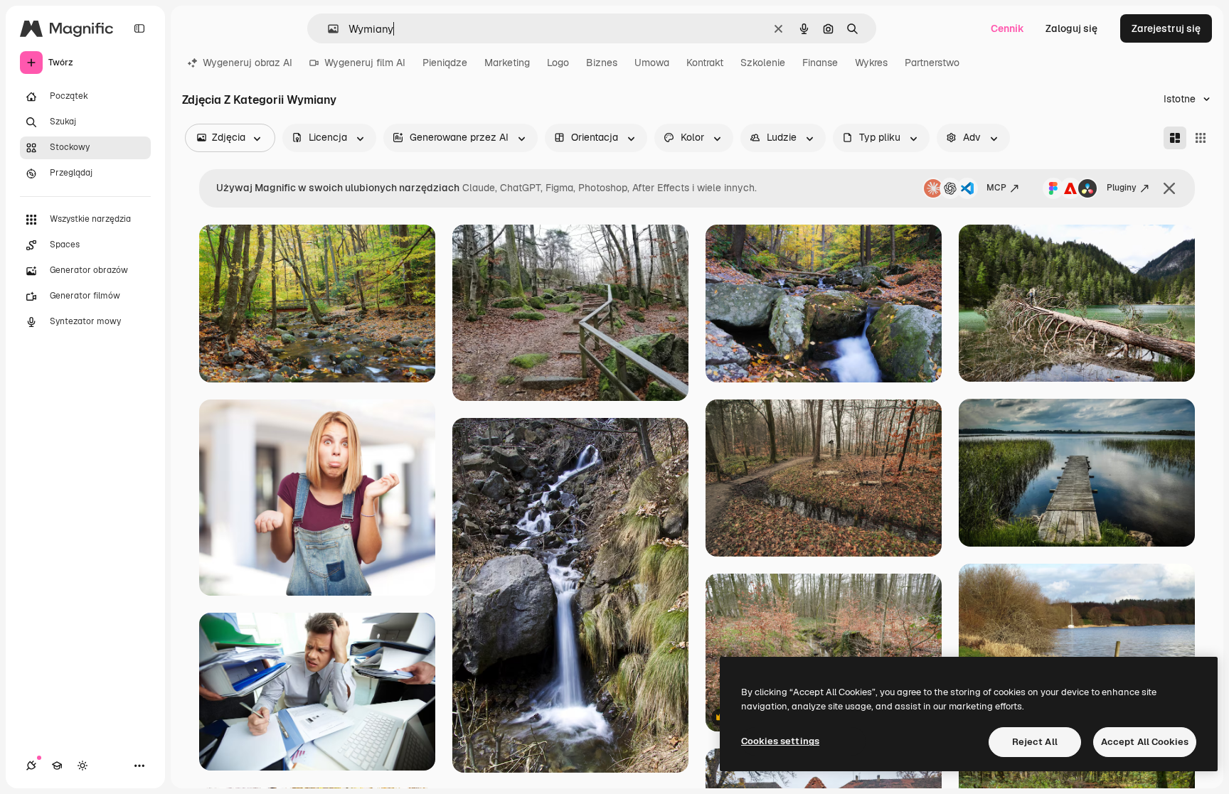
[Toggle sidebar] (139, 28)
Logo (558, 62)
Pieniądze (444, 62)
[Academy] (57, 765)
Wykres (871, 62)
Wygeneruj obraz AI (247, 62)
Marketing (507, 62)
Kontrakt (704, 62)
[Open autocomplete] (327, 28)
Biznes (601, 62)
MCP (996, 187)
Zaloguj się (1071, 28)
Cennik (1007, 28)
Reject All (1035, 742)
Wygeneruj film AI (364, 62)
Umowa (651, 62)
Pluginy (1122, 187)
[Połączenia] (31, 765)
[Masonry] (1175, 138)
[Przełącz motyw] (82, 765)
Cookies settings (780, 741)
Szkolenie (762, 62)
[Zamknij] (1169, 188)
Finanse (820, 62)
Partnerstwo (932, 62)
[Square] (1200, 138)
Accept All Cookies (1144, 742)
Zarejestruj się (1166, 28)
